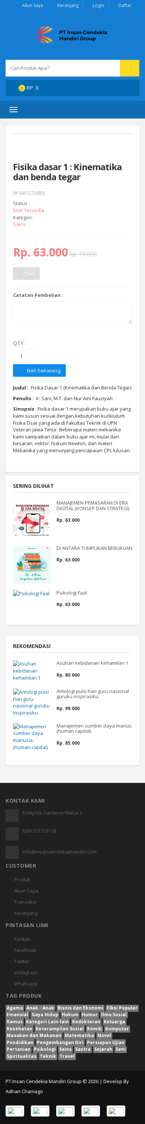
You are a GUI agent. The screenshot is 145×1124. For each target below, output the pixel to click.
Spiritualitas (21, 1056)
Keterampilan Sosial (60, 1029)
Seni (121, 1049)
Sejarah (103, 1049)
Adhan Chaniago (24, 1091)
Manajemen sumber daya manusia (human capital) (96, 728)
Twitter (21, 961)
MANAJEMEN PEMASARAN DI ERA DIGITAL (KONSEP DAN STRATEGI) (93, 505)
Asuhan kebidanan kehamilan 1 (92, 663)
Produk (22, 879)
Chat (28, 273)
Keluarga (114, 1021)
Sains (65, 1049)
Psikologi (45, 1049)
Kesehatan (19, 1029)
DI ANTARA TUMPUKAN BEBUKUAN (94, 548)
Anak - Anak (40, 1008)
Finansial (17, 1014)
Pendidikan (20, 1042)
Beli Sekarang (43, 370)
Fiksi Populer (122, 1008)
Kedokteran (86, 1021)
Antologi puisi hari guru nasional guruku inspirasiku (93, 694)
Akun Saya (32, 5)
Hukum (70, 1014)
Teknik (48, 1056)
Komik (94, 1029)
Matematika (79, 1035)
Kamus (15, 1021)
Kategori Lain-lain (47, 1021)
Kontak (22, 939)
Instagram (25, 972)
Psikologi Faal (72, 592)
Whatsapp (26, 983)
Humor (90, 1014)
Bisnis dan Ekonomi (80, 1008)
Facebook (25, 950)
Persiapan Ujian (106, 1042)
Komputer (117, 1029)
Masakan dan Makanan (34, 1035)
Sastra (83, 1049)
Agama (15, 1008)
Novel (104, 1035)
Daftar (125, 5)
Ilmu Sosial (114, 1014)
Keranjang (67, 5)
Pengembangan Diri (60, 1042)
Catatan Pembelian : (38, 295)
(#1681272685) (29, 193)
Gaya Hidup (45, 1014)
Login (98, 5)
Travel (67, 1056)
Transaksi (25, 901)
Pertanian (18, 1049)
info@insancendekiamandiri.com (59, 851)
